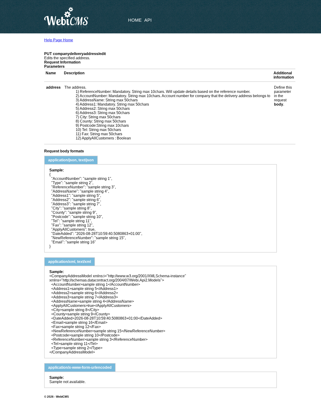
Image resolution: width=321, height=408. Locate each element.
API (148, 20)
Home (135, 20)
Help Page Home (58, 40)
